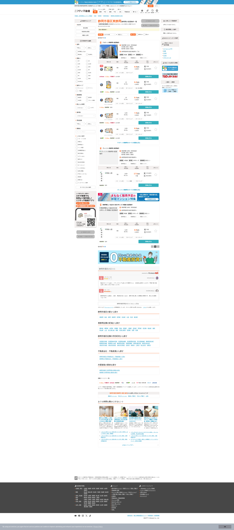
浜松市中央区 (103, 345)
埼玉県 (94, 492)
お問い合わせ (143, 492)
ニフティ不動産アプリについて (147, 490)
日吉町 (124, 317)
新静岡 (114, 317)
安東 (136, 330)
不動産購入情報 (115, 490)
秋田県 (101, 488)
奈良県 (101, 499)
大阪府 (85, 499)
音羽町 (119, 317)
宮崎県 (105, 505)
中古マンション (122, 396)
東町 (117, 330)
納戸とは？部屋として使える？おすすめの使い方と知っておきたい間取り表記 (105, 419)
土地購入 (114, 496)
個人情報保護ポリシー (140, 515)
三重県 (97, 497)
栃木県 (106, 492)
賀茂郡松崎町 (122, 341)
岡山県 (89, 501)
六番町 (130, 328)
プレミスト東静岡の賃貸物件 (111, 148)
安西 (133, 330)
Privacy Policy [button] (98, 526)
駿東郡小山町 (112, 343)
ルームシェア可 (167, 49)
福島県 (85, 490)
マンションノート (108, 307)
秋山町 (101, 330)
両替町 (125, 328)
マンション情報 (115, 500)
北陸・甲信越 (79, 495)
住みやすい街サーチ (116, 502)
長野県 (93, 495)
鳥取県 (93, 501)
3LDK (165, 55)
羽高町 (140, 328)
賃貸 (113, 488)
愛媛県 (89, 503)
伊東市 (149, 345)
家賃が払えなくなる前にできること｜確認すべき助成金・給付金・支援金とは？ (150, 419)
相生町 (149, 328)
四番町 (116, 328)
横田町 (106, 328)
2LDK (165, 53)
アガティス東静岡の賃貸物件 (111, 42)
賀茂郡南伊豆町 (112, 341)
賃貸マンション (118, 488)
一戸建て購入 (115, 494)
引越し (113, 509)
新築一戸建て (132, 396)
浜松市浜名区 (112, 345)
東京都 (85, 492)
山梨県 (89, 495)
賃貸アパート (126, 488)
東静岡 (101, 317)
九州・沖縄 (78, 505)
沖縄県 (90, 506)
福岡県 (85, 505)
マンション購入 (115, 492)
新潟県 (85, 495)
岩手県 (93, 488)
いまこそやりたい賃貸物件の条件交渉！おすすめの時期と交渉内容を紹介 (120, 419)
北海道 (85, 488)
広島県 (85, 501)
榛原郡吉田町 (121, 343)
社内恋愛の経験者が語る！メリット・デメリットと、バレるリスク (135, 419)
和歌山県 (106, 499)
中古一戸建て (141, 396)
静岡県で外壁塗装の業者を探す (108, 372)
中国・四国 (78, 501)
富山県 (97, 495)
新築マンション (112, 396)
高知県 (93, 503)
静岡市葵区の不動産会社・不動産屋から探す (112, 356)
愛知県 (85, 497)
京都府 (93, 499)
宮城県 (97, 488)
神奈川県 (90, 492)
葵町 (154, 328)
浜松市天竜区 (121, 345)
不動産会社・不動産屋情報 (118, 498)
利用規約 (150, 515)
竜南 (120, 328)
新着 (164, 51)
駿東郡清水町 (150, 341)
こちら (144, 307)
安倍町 (129, 330)
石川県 (101, 495)
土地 (147, 396)
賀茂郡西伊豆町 (131, 341)
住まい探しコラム (116, 504)
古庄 (128, 317)
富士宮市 (143, 345)
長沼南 (145, 328)
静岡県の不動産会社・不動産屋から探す (111, 359)
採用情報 (156, 515)
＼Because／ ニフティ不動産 (147, 488)
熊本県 (97, 505)
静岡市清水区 (146, 343)
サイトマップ (143, 496)
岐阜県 (89, 497)
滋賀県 (97, 499)
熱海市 (133, 345)
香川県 (85, 503)
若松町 (135, 328)
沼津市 (128, 345)
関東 (77, 492)
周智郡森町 (129, 343)
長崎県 (93, 505)
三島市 (138, 345)
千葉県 (98, 492)
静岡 (109, 317)
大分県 (101, 505)
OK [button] (225, 526)
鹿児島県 (86, 506)
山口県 (101, 501)
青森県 (89, 488)
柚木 (105, 317)
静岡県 (93, 497)
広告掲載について (144, 494)
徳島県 (105, 501)
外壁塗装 (114, 507)
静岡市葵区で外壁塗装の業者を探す (110, 370)
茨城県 (102, 492)
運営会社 (130, 515)
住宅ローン (114, 505)
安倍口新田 (122, 330)
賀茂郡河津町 (103, 341)
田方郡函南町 (141, 341)
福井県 (105, 495)
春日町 (136, 317)
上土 (105, 330)
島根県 (97, 501)
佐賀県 (89, 505)
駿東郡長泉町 (103, 343)
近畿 (77, 499)
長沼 (131, 317)
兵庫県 (89, 499)
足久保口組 (111, 330)
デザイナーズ (167, 57)
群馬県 (85, 493)
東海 (77, 497)
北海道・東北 (79, 488)
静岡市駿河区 (137, 343)
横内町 (101, 328)
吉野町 (111, 328)
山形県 (105, 488)
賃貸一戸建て (134, 488)
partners (37, 526)
